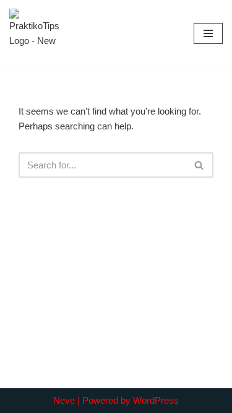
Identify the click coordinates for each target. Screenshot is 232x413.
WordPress (156, 400)
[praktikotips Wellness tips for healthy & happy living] (34, 33)
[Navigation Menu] (208, 33)
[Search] (199, 165)
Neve (64, 400)
